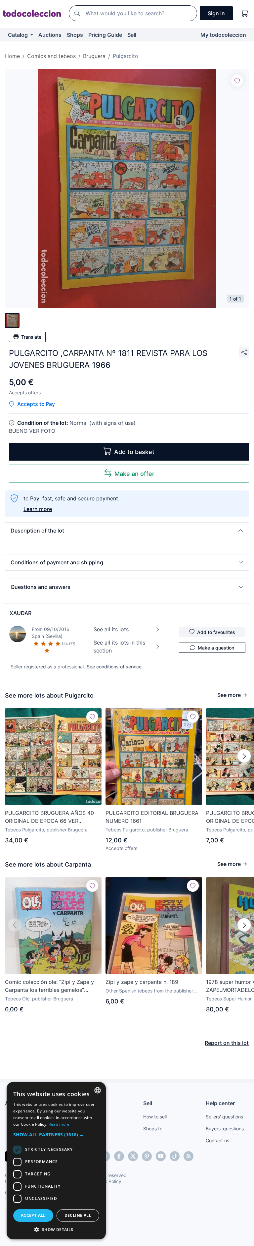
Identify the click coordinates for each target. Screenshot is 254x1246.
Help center (220, 1103)
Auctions (50, 34)
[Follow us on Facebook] (119, 1156)
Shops (75, 34)
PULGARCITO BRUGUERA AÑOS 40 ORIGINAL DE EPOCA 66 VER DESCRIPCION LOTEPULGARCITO (49, 817)
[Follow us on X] (133, 1156)
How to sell (155, 1116)
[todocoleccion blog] (188, 1156)
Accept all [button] (33, 1215)
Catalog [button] (18, 34)
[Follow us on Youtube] (161, 1156)
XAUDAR (20, 613)
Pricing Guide (105, 34)
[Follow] (237, 80)
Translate (31, 337)
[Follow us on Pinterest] (147, 1156)
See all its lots (111, 629)
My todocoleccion (223, 34)
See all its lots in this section (119, 646)
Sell (131, 34)
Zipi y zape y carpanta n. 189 (142, 982)
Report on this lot (227, 1043)
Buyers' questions (225, 1128)
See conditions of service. (115, 666)
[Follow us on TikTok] (175, 1156)
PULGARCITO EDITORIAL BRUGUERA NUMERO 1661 (152, 817)
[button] (127, 531)
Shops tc (152, 1128)
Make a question (216, 648)
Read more (59, 1124)
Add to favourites (216, 632)
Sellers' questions (224, 1116)
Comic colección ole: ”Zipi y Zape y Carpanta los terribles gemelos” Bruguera (49, 986)
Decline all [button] (77, 1215)
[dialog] (56, 1160)
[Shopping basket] (245, 13)
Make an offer (134, 473)
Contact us (217, 1140)
